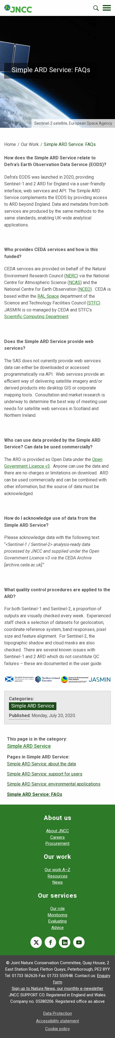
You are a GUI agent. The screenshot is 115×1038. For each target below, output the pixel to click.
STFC (93, 303)
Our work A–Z (57, 869)
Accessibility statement (57, 1020)
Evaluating (57, 921)
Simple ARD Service (32, 706)
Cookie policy (57, 1028)
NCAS (74, 282)
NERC (71, 275)
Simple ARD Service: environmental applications (53, 784)
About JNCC (57, 830)
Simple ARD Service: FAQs (34, 794)
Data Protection (57, 1013)
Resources (58, 876)
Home (10, 144)
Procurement (57, 843)
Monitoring (57, 915)
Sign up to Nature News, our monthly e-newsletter (57, 988)
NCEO (84, 289)
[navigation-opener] (107, 8)
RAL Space (48, 296)
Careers (57, 837)
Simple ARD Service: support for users (44, 774)
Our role (57, 908)
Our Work (30, 144)
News (57, 882)
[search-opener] (96, 8)
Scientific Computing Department (36, 316)
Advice (57, 927)
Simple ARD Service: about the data (41, 764)
